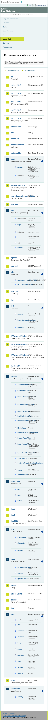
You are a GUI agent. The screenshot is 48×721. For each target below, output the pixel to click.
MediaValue (21, 428)
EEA (12, 2)
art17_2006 (16, 102)
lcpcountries (21, 537)
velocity (20, 667)
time (19, 661)
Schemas (6, 35)
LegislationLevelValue (22, 416)
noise (13, 586)
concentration (22, 631)
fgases (14, 258)
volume (20, 673)
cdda (13, 133)
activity (20, 167)
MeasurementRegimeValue (22, 420)
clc (18, 489)
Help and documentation (11, 19)
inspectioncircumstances (22, 320)
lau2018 (14, 521)
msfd (13, 559)
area (19, 625)
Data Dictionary (19, 14)
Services (6, 43)
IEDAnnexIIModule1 (19, 336)
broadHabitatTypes (22, 567)
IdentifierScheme (22, 412)
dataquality (16, 153)
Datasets (6, 23)
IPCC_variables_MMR (22, 284)
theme (19, 470)
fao (12, 210)
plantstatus (21, 543)
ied (12, 306)
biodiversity (16, 127)
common (15, 139)
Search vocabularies (13, 70)
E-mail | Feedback (9, 714)
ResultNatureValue (22, 444)
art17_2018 (16, 118)
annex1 (20, 314)
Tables (5, 27)
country (20, 697)
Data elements (8, 31)
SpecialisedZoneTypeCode (22, 453)
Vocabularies (7, 39)
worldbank (15, 689)
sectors (20, 550)
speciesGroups (22, 578)
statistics (20, 655)
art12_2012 (16, 85)
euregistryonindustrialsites (19, 196)
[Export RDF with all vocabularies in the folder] (42, 161)
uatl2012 (20, 501)
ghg (13, 272)
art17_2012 (16, 110)
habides (14, 292)
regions (20, 573)
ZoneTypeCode (22, 474)
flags (19, 225)
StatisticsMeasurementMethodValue (22, 463)
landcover (15, 481)
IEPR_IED (15, 366)
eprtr (13, 159)
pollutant (20, 327)
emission (20, 637)
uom (13, 614)
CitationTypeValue (22, 391)
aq (12, 77)
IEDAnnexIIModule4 (19, 355)
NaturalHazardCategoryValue (22, 432)
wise (13, 680)
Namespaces (7, 47)
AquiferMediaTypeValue (22, 384)
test (12, 608)
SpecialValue (22, 458)
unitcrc (19, 248)
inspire (14, 377)
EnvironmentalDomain (22, 404)
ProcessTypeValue (22, 438)
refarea (19, 237)
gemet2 (14, 266)
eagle (19, 495)
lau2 (13, 515)
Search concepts (30, 70)
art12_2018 (16, 93)
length (19, 643)
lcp (12, 529)
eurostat (14, 204)
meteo (19, 649)
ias (12, 300)
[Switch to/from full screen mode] (34, 5)
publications (16, 594)
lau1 (13, 509)
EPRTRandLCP (18, 185)
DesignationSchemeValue (22, 397)
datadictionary (17, 145)
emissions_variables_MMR (22, 280)
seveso (14, 600)
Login (30, 5)
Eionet (12, 14)
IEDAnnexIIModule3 (19, 344)
